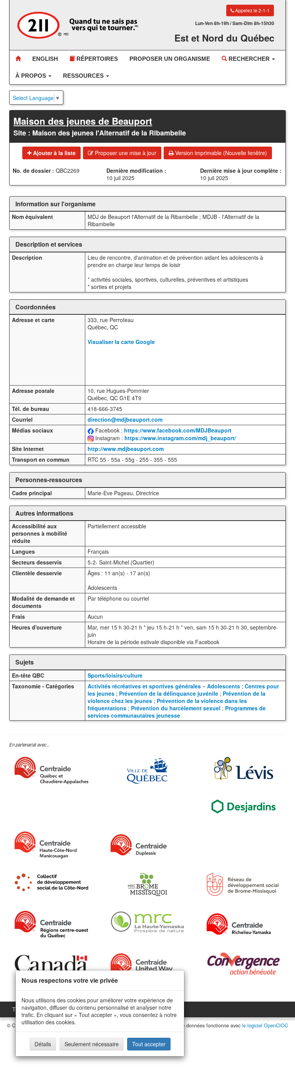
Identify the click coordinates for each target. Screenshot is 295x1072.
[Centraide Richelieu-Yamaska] (243, 924)
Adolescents (223, 686)
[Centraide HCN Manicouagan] (51, 845)
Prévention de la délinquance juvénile (168, 693)
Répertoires (96, 58)
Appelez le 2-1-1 (252, 10)
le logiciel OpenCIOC (265, 1025)
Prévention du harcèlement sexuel (175, 708)
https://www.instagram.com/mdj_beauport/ (180, 438)
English (45, 58)
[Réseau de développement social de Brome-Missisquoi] (243, 884)
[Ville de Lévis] (243, 768)
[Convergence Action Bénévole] (243, 964)
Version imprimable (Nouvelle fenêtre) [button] (220, 153)
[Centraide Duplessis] (147, 845)
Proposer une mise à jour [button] (124, 153)
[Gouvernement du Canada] (51, 964)
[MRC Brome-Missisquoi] (147, 884)
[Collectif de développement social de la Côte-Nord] (51, 882)
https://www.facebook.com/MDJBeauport (178, 430)
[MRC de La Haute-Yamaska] (147, 922)
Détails (43, 1044)
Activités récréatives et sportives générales (144, 686)
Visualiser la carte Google (121, 342)
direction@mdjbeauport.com (125, 419)
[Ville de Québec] (147, 770)
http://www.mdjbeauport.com (126, 449)
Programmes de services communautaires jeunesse (177, 711)
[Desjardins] (243, 806)
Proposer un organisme (169, 58)
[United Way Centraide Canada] (147, 965)
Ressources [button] (84, 75)
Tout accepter (149, 1044)
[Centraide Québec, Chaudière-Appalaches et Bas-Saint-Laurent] (51, 770)
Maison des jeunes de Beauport (82, 120)
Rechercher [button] (249, 58)
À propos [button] (31, 75)
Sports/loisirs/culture (115, 675)
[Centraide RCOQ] (51, 924)
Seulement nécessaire (92, 1044)
